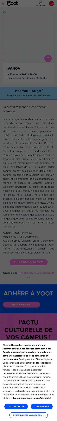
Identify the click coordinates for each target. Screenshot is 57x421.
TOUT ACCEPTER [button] (16, 407)
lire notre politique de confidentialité (32, 398)
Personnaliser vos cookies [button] (27, 415)
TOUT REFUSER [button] (42, 407)
